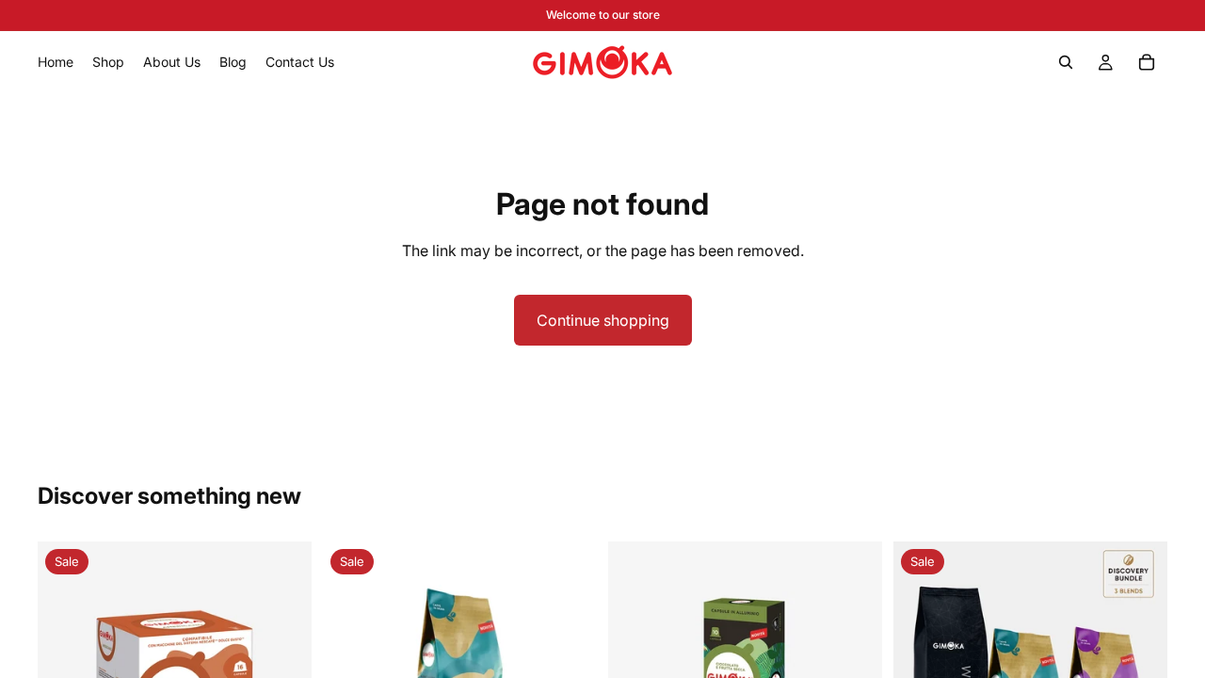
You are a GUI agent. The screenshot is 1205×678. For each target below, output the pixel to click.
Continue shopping (603, 320)
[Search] (1065, 62)
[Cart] (1146, 62)
